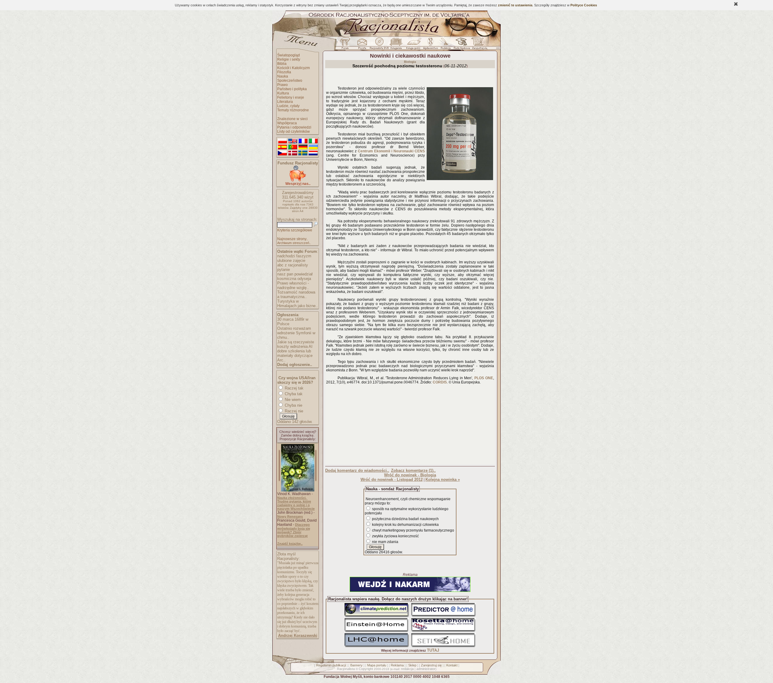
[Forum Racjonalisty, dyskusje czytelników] (346, 45)
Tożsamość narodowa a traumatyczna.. (296, 294)
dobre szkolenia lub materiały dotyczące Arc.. (295, 355)
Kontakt (451, 665)
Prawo (282, 85)
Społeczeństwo (289, 80)
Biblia (282, 64)
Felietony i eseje (290, 97)
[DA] (292, 153)
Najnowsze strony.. (292, 239)
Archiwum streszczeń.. (294, 243)
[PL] (282, 141)
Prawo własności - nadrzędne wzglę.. (293, 285)
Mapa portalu (376, 665)
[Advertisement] (410, 425)
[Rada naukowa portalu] (461, 45)
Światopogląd (288, 55)
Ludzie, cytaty (288, 106)
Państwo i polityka (292, 89)
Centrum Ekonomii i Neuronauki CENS (391, 151)
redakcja (407, 669)
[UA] (313, 147)
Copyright (366, 669)
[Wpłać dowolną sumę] (298, 180)
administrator (425, 669)
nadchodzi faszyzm (294, 256)
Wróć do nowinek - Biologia (410, 475)
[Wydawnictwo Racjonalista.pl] (430, 45)
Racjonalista (346, 669)
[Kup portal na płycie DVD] (379, 45)
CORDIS (440, 382)
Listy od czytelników (293, 131)
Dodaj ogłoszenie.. (294, 364)
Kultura (283, 93)
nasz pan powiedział (295, 274)
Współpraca (287, 123)
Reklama (397, 665)
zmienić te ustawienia (515, 5)
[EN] (292, 141)
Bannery (356, 665)
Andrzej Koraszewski (297, 635)
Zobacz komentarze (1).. (413, 470)
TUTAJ (433, 650)
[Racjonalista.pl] (386, 35)
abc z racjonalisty (292, 265)
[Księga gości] (414, 45)
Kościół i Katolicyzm (293, 68)
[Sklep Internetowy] (396, 45)
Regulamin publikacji (331, 665)
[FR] (303, 141)
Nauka (282, 76)
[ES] (282, 147)
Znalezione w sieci (292, 119)
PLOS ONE (483, 378)
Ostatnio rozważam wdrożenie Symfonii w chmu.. (296, 333)
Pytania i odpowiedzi (294, 127)
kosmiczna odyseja (294, 278)
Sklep (412, 665)
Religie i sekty (288, 59)
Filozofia (284, 72)
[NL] (313, 153)
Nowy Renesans (290, 516)
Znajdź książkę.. (290, 543)
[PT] (292, 147)
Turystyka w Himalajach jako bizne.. (297, 303)
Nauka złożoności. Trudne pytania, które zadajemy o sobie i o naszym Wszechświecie (296, 503)
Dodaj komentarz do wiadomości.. (357, 470)
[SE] (303, 153)
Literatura (285, 102)
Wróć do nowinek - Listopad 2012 (392, 479)
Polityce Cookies (583, 5)
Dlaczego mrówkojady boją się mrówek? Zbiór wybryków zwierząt (293, 530)
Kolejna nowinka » (442, 479)
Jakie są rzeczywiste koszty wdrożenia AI (295, 344)
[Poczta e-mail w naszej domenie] (361, 45)
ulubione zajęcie (291, 260)
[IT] (313, 141)
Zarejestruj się (431, 665)
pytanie (283, 269)
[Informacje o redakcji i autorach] (445, 45)
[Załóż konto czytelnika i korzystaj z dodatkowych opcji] (478, 45)
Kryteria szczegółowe (294, 230)
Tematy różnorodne (293, 110)
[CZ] (282, 153)
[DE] (303, 147)
